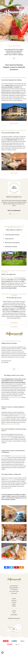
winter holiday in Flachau (11, 424)
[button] (2, 652)
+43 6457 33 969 (15, 591)
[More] (21, 567)
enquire (14, 604)
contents (14, 610)
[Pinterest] (16, 567)
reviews (14, 598)
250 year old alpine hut (9, 278)
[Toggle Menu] (2, 2)
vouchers (14, 602)
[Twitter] (11, 567)
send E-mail (14, 593)
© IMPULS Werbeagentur (14, 618)
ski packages (11, 479)
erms (14, 612)
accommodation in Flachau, (14, 397)
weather (14, 606)
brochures (13, 600)
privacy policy (14, 614)
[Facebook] (6, 567)
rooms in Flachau (7, 437)
